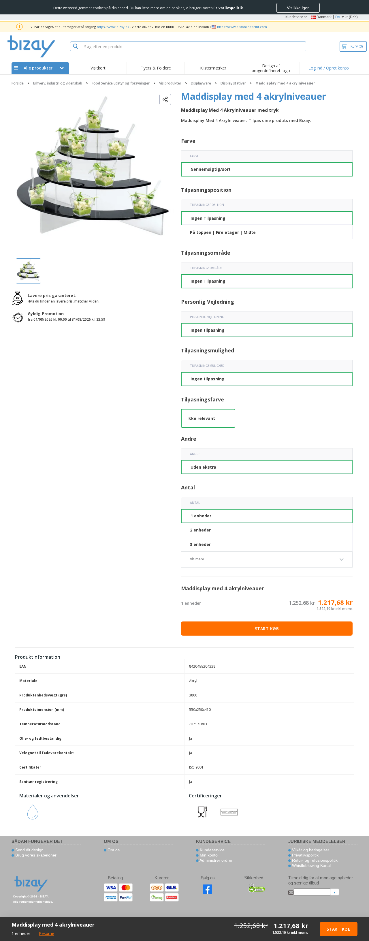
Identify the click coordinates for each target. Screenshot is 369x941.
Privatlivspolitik (305, 855)
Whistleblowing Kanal (311, 865)
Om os (113, 850)
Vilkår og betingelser (310, 850)
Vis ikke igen (298, 7)
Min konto (208, 855)
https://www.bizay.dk (113, 27)
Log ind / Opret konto (328, 68)
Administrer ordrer (216, 860)
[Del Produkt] (165, 99)
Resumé (46, 933)
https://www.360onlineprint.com (242, 27)
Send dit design (29, 850)
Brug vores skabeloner (35, 855)
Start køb (267, 628)
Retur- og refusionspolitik (314, 860)
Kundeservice (296, 16)
